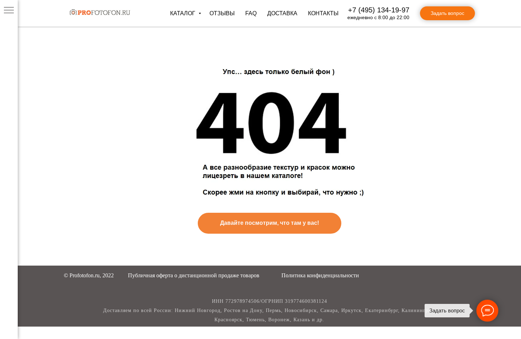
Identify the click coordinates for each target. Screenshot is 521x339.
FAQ (251, 13)
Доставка (282, 13)
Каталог (183, 13)
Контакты (323, 13)
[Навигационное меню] (9, 10)
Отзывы (222, 13)
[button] (193, 275)
